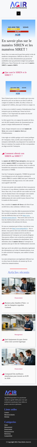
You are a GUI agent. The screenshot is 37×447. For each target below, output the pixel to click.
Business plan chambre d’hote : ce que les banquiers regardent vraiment (17, 305)
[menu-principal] (18, 13)
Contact (6, 412)
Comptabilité (8, 436)
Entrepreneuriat (9, 431)
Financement (8, 429)
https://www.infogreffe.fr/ (20, 228)
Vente (6, 425)
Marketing (7, 433)
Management (8, 427)
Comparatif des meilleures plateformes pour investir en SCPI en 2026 (17, 376)
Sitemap (6, 417)
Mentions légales (9, 414)
